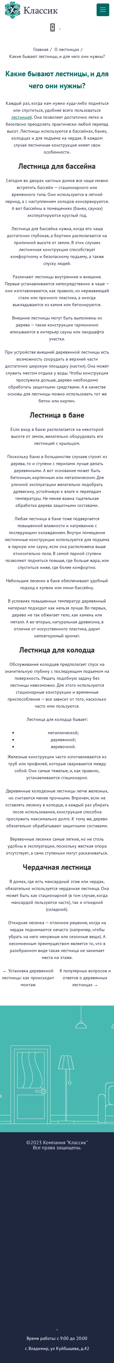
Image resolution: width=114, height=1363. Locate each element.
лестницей (21, 117)
